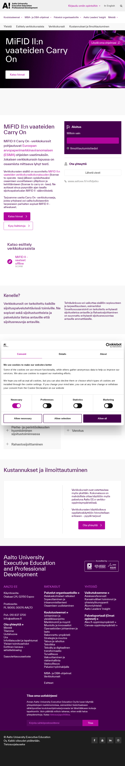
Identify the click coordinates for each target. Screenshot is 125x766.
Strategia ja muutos (55, 638)
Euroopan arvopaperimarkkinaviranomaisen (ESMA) (28, 150)
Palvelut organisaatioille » (62, 592)
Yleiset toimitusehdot (16, 643)
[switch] (47, 405)
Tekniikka (49, 644)
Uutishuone (10, 634)
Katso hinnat (17, 74)
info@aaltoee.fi (13, 618)
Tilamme (9, 630)
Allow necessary (23, 418)
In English (109, 5)
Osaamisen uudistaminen (59, 605)
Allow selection (62, 418)
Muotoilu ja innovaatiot (57, 625)
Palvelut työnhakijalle (56, 666)
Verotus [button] (78, 430)
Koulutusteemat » (56, 612)
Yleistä (8, 26)
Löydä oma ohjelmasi (104, 42)
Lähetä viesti (92, 172)
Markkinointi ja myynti (57, 622)
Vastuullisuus (52, 663)
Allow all (102, 418)
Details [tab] (62, 354)
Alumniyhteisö (93, 605)
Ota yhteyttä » (14, 624)
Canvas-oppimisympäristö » (101, 625)
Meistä (8, 627)
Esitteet (48, 682)
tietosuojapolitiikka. (60, 714)
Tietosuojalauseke (14, 744)
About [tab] (103, 354)
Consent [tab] (21, 354)
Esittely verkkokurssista (30, 26)
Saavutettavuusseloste (17, 656)
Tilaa (90, 723)
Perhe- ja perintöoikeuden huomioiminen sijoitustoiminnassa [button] (30, 430)
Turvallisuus (51, 654)
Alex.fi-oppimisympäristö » (100, 622)
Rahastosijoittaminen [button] (27, 444)
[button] (102, 763)
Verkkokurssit (57, 26)
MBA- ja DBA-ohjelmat (57, 673)
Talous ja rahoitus (54, 641)
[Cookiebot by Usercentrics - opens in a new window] (108, 345)
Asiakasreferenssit (95, 596)
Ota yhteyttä (90, 525)
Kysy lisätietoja (16, 225)
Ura (6, 637)
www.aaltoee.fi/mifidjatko (83, 181)
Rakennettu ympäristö (57, 634)
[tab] (32, 430)
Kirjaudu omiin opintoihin (83, 5)
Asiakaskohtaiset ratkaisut (59, 596)
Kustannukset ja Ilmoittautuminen (89, 26)
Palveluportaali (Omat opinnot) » (99, 617)
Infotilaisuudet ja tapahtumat (21, 640)
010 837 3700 (18, 614)
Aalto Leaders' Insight (95, 17)
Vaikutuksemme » (97, 592)
